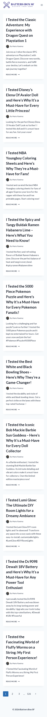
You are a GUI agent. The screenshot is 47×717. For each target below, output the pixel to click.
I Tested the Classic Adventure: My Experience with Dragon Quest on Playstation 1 (21, 30)
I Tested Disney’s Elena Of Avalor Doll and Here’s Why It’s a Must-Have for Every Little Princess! (22, 100)
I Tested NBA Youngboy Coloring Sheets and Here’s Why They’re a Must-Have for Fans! (22, 163)
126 (29, 694)
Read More (13, 75)
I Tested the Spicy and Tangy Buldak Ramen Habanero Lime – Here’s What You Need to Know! (23, 230)
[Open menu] (41, 5)
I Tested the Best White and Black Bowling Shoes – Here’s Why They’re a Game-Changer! (23, 372)
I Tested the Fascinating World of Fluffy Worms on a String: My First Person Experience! (22, 647)
